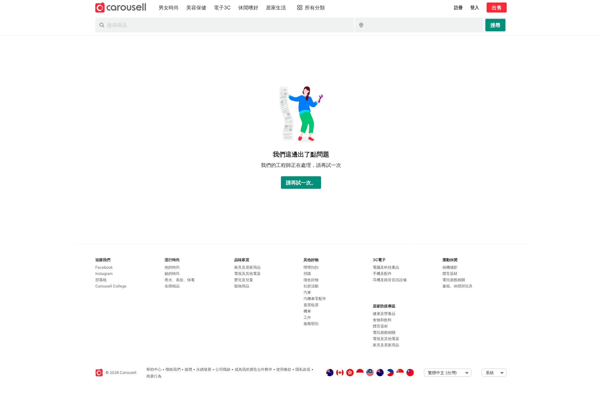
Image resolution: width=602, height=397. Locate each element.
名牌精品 (172, 286)
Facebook (104, 267)
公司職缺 (222, 369)
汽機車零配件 (315, 298)
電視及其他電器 (247, 273)
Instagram (104, 273)
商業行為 (153, 376)
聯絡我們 (173, 369)
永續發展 (203, 369)
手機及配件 (382, 273)
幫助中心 (153, 369)
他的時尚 (172, 267)
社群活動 (311, 286)
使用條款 (283, 369)
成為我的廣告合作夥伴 (253, 369)
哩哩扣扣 (311, 267)
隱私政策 (302, 369)
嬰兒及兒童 (243, 279)
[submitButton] (495, 25)
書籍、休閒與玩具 (457, 286)
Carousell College (110, 286)
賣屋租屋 (311, 304)
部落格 (101, 279)
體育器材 (380, 326)
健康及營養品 (384, 313)
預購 (307, 273)
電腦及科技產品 (386, 267)
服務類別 (311, 323)
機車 (307, 311)
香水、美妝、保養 (180, 279)
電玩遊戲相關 (384, 332)
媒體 (188, 369)
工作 (307, 317)
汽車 (307, 292)
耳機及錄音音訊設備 (390, 279)
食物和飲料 (382, 319)
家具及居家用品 (247, 267)
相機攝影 (449, 267)
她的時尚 (172, 273)
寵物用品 (241, 286)
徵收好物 (311, 279)
